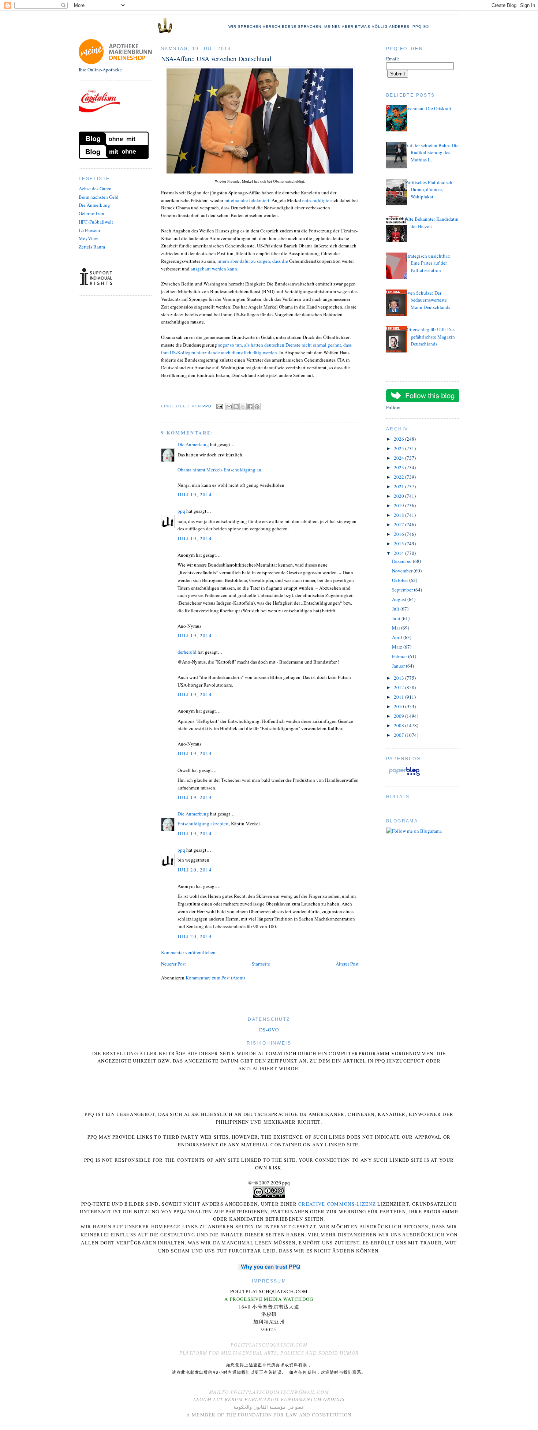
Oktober (400, 580)
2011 (399, 697)
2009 (399, 716)
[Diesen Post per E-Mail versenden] (229, 406)
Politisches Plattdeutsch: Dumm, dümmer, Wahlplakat (429, 189)
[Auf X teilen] (243, 406)
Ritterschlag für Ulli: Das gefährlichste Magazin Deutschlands (430, 336)
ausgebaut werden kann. (214, 268)
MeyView (88, 238)
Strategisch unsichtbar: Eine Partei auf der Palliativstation (428, 263)
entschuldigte (315, 200)
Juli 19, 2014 (195, 494)
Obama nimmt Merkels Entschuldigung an (219, 469)
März (397, 646)
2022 (399, 477)
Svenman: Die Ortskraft (428, 108)
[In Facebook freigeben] (250, 406)
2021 (399, 486)
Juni (396, 618)
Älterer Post (347, 963)
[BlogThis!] (236, 406)
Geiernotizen (91, 213)
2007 (399, 735)
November (403, 570)
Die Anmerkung (94, 205)
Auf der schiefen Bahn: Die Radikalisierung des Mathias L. (432, 152)
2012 (399, 687)
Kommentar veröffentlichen (188, 952)
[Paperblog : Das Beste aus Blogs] (404, 775)
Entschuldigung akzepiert (203, 823)
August (399, 599)
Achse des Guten (95, 188)
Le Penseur (89, 230)
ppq (181, 511)
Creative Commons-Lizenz (337, 1204)
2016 (399, 534)
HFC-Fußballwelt (96, 222)
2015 (399, 543)
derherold (187, 652)
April (397, 637)
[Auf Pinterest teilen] (257, 406)
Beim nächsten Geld (99, 197)
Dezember (402, 561)
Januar (399, 665)
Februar (400, 656)
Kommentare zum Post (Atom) (215, 977)
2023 (399, 467)
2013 (399, 678)
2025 (399, 448)
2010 (399, 706)
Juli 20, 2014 (195, 869)
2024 (399, 458)
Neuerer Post (173, 963)
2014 (399, 553)
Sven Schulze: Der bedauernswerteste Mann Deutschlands (427, 300)
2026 (399, 439)
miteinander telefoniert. (247, 200)
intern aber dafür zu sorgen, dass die (253, 261)
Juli (396, 608)
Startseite (261, 963)
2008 (399, 725)
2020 (399, 496)
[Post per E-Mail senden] (219, 406)
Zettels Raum (92, 246)
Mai (396, 627)
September (403, 589)
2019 (399, 505)
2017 (399, 524)
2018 (399, 515)
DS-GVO (269, 1029)
